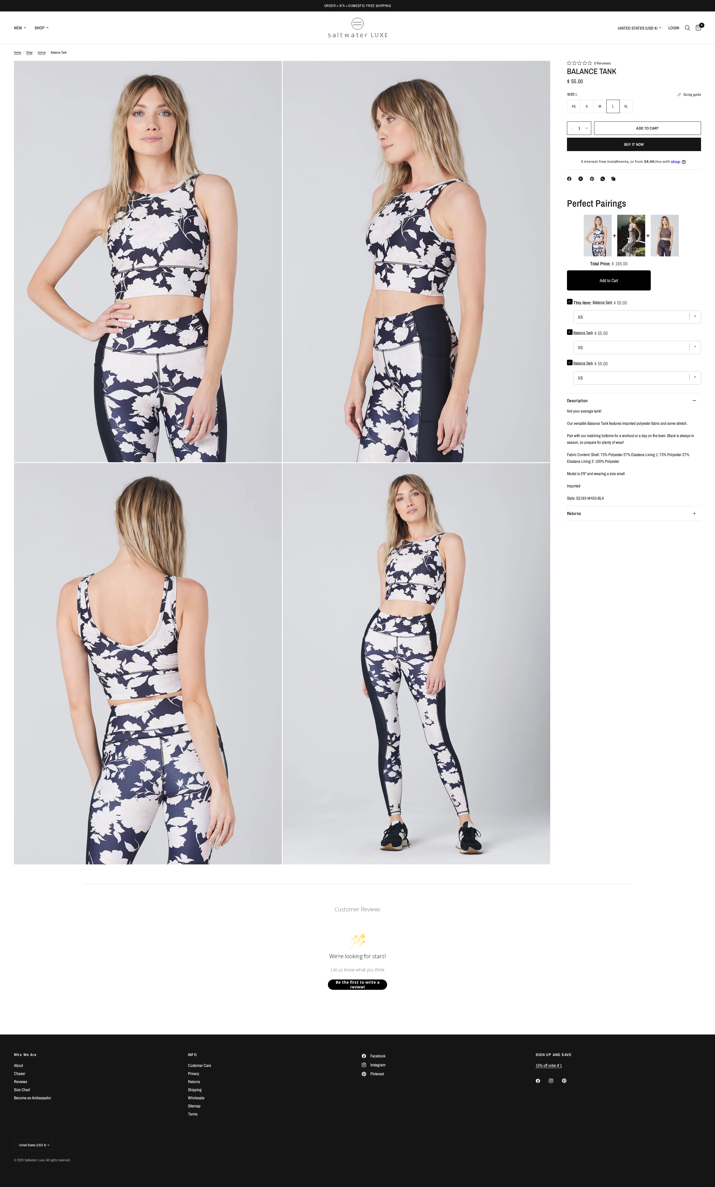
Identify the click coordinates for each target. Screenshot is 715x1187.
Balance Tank (583, 332)
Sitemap (194, 1106)
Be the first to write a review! (358, 984)
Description (577, 400)
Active (42, 52)
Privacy (193, 1073)
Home (17, 52)
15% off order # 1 (549, 1065)
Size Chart (22, 1090)
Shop (39, 28)
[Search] (687, 27)
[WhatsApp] (603, 178)
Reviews (20, 1081)
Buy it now (634, 144)
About (18, 1065)
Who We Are (25, 1055)
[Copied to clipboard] (614, 178)
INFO (192, 1055)
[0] (697, 27)
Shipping (195, 1090)
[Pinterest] (593, 178)
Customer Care (199, 1065)
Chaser (19, 1073)
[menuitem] (22, 28)
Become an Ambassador (32, 1098)
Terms (192, 1114)
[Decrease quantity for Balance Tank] (571, 128)
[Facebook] (570, 178)
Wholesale (196, 1098)
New (18, 28)
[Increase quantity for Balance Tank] (587, 128)
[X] (581, 178)
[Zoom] (270, 72)
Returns (574, 513)
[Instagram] (555, 1081)
